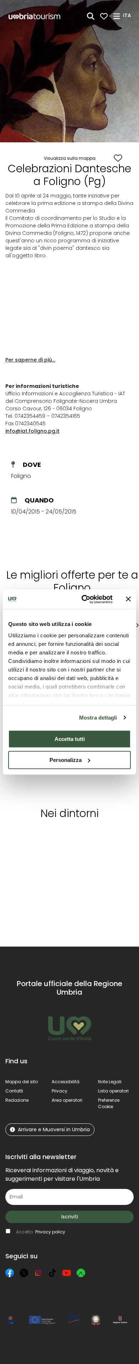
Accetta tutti (70, 739)
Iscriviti (69, 1216)
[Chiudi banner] (128, 599)
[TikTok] (52, 1273)
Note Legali (110, 1082)
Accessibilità (65, 1082)
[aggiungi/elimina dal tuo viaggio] (47, 838)
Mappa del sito (21, 1082)
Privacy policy (50, 1232)
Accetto (40, 1232)
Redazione (17, 1100)
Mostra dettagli (98, 718)
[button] (128, 16)
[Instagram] (38, 1273)
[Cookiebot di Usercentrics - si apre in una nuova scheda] (84, 599)
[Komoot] (81, 1273)
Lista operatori (113, 1091)
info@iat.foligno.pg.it (32, 431)
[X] (24, 1273)
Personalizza (66, 760)
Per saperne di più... (30, 359)
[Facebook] (9, 1273)
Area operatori (67, 1100)
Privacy (59, 1091)
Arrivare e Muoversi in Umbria (54, 1129)
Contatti (14, 1091)
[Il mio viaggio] (103, 16)
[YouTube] (66, 1273)
